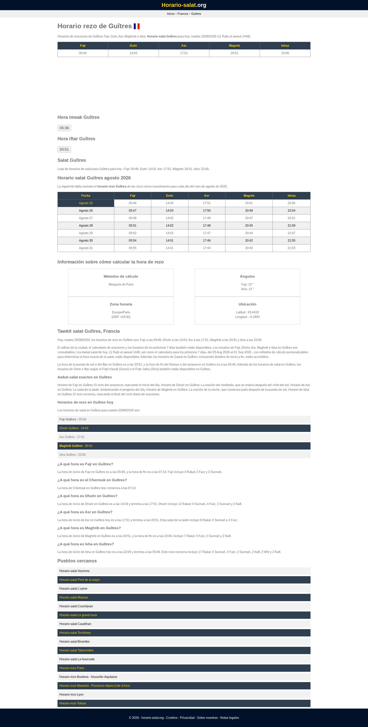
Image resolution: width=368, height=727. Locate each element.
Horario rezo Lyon (71, 694)
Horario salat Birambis (74, 641)
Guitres (196, 13)
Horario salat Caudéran (75, 624)
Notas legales (229, 717)
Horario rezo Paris (71, 668)
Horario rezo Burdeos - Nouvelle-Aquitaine (88, 676)
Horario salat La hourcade (77, 659)
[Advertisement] (173, 84)
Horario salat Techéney (75, 632)
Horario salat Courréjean (76, 606)
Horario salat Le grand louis (78, 615)
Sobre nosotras (207, 717)
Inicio (170, 13)
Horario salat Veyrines (74, 571)
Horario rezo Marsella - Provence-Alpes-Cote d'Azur (94, 685)
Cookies (171, 717)
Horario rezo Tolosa (72, 703)
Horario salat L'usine (73, 588)
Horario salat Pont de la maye (79, 579)
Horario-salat (179, 5)
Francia (183, 13)
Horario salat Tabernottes (76, 650)
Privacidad (187, 717)
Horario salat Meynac (73, 597)
